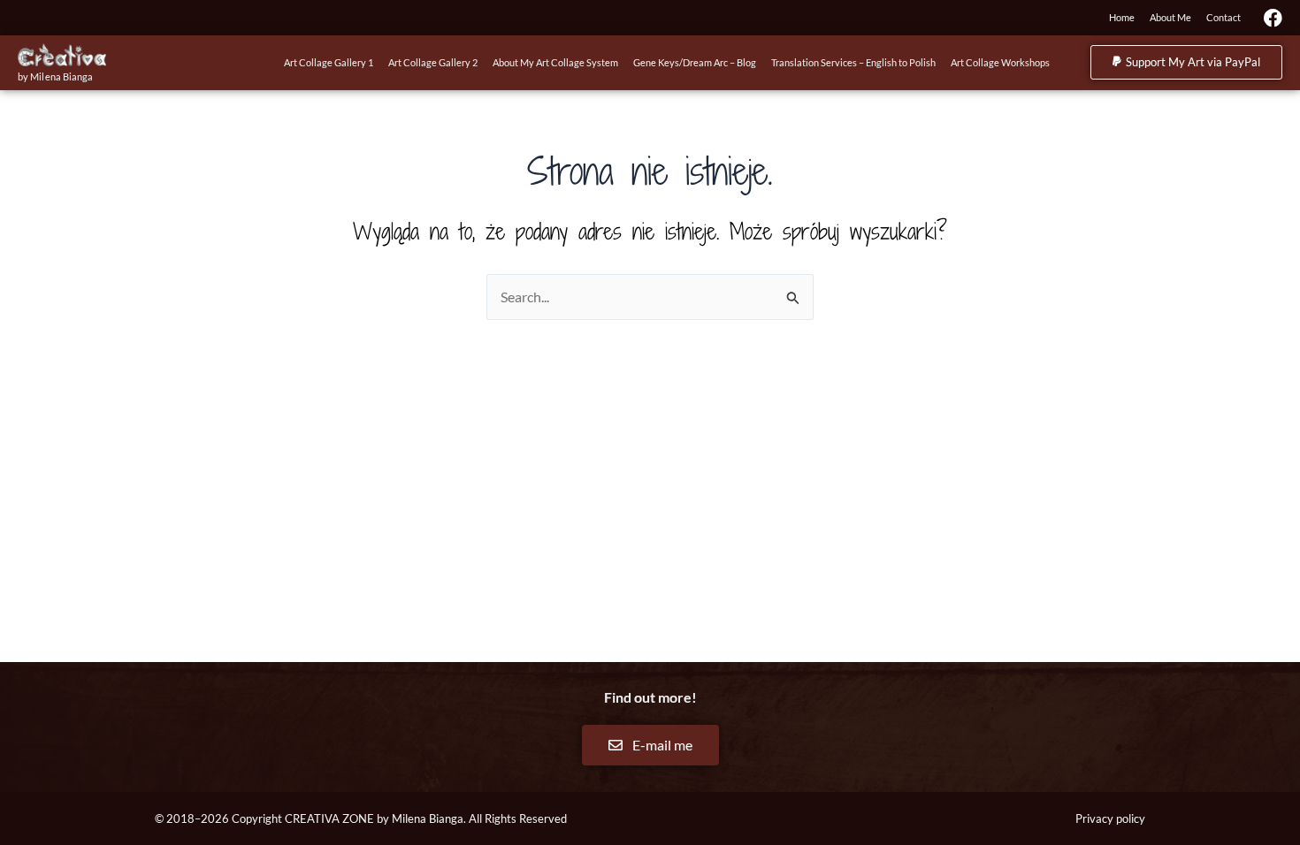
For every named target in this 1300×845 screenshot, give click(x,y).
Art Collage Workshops (1000, 62)
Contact (1223, 17)
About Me (1170, 17)
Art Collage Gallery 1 (328, 62)
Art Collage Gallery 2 (433, 62)
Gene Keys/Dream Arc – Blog (694, 62)
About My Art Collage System (555, 62)
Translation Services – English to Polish (853, 62)
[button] (1186, 62)
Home (1122, 17)
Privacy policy (1110, 818)
